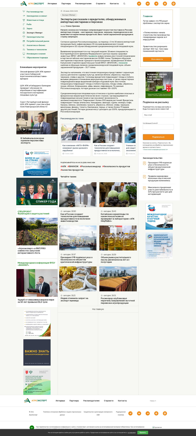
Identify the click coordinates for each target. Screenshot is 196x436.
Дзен (85, 162)
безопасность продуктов (117, 166)
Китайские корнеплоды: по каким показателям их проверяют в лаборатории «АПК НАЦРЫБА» (118, 217)
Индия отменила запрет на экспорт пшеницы (74, 299)
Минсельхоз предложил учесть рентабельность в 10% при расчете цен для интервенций (160, 190)
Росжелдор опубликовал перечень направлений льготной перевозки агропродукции (118, 300)
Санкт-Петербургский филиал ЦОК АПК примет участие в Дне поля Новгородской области (35, 104)
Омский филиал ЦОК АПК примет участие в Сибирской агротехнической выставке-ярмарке (35, 75)
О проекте (100, 3)
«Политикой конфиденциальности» (155, 149)
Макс (89, 162)
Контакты (114, 3)
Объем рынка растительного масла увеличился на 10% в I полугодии (116, 259)
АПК (64, 166)
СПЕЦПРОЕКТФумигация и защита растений (33, 212)
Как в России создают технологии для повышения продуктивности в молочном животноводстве (107, 148)
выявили (93, 56)
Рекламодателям (83, 3)
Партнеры (66, 3)
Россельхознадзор (91, 166)
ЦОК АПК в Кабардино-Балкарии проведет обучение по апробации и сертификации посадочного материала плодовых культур (35, 90)
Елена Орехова (73, 26)
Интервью (52, 3)
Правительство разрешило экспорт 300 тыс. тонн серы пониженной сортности (155, 48)
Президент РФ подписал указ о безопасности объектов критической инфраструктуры (77, 259)
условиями (132, 432)
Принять (143, 432)
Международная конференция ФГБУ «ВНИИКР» (36, 264)
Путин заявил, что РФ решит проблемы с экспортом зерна (156, 22)
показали (123, 63)
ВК (94, 162)
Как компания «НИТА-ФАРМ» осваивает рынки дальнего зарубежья (75, 148)
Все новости (157, 59)
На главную (98, 309)
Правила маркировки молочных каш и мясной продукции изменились (159, 178)
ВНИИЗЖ (73, 166)
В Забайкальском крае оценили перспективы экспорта (32, 140)
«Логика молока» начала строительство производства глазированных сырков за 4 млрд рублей (156, 36)
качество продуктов (72, 170)
